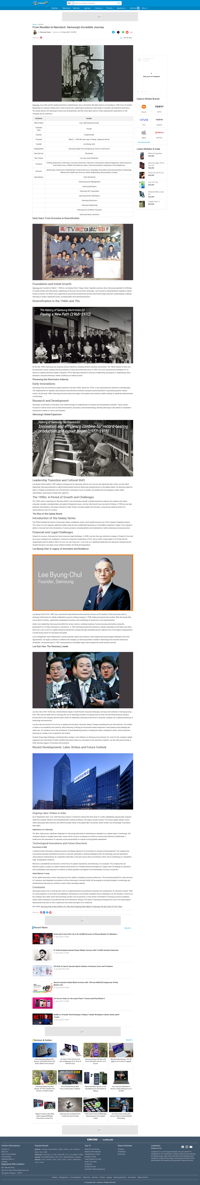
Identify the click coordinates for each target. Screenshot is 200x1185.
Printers (109, 8)
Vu (70, 1154)
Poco (41, 1152)
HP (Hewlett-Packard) (47, 1157)
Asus (60, 1157)
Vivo (71, 1149)
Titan (43, 1159)
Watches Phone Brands (93, 1152)
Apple (60, 1149)
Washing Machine (120, 1177)
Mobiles (55, 8)
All (69, 3)
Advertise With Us (8, 1159)
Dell (56, 1157)
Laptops (87, 8)
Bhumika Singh (45, 32)
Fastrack (48, 1159)
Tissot (36, 1162)
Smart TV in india (91, 1162)
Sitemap (4, 1162)
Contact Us (5, 1149)
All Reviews (122, 1152)
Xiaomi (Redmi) (52, 1149)
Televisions (66, 8)
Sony (55, 1154)
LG (51, 1154)
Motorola (76, 1149)
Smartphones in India (92, 1154)
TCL (67, 1154)
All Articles (121, 1154)
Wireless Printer (90, 1167)
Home (34, 24)
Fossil (59, 1159)
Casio (54, 1159)
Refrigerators (63, 1177)
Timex (64, 1159)
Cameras (98, 8)
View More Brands (144, 142)
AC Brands (88, 1164)
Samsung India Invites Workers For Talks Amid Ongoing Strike (63, 907)
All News (121, 1149)
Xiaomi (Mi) (61, 1154)
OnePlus (66, 1149)
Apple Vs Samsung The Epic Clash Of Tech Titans (104, 907)
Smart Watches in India (93, 1159)
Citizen (42, 1162)
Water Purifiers (143, 1177)
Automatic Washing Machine (95, 1169)
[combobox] (94, 3)
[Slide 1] (149, 91)
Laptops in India (90, 1157)
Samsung (35, 105)
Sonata (70, 1159)
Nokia (36, 1152)
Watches (76, 8)
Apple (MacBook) (69, 1157)
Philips (81, 1154)
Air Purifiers (132, 1177)
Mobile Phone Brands (92, 1149)
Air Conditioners (75, 1177)
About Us (5, 1152)
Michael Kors (77, 1159)
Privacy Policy (6, 1157)
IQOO (45, 1152)
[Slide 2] (153, 91)
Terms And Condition (9, 1154)
